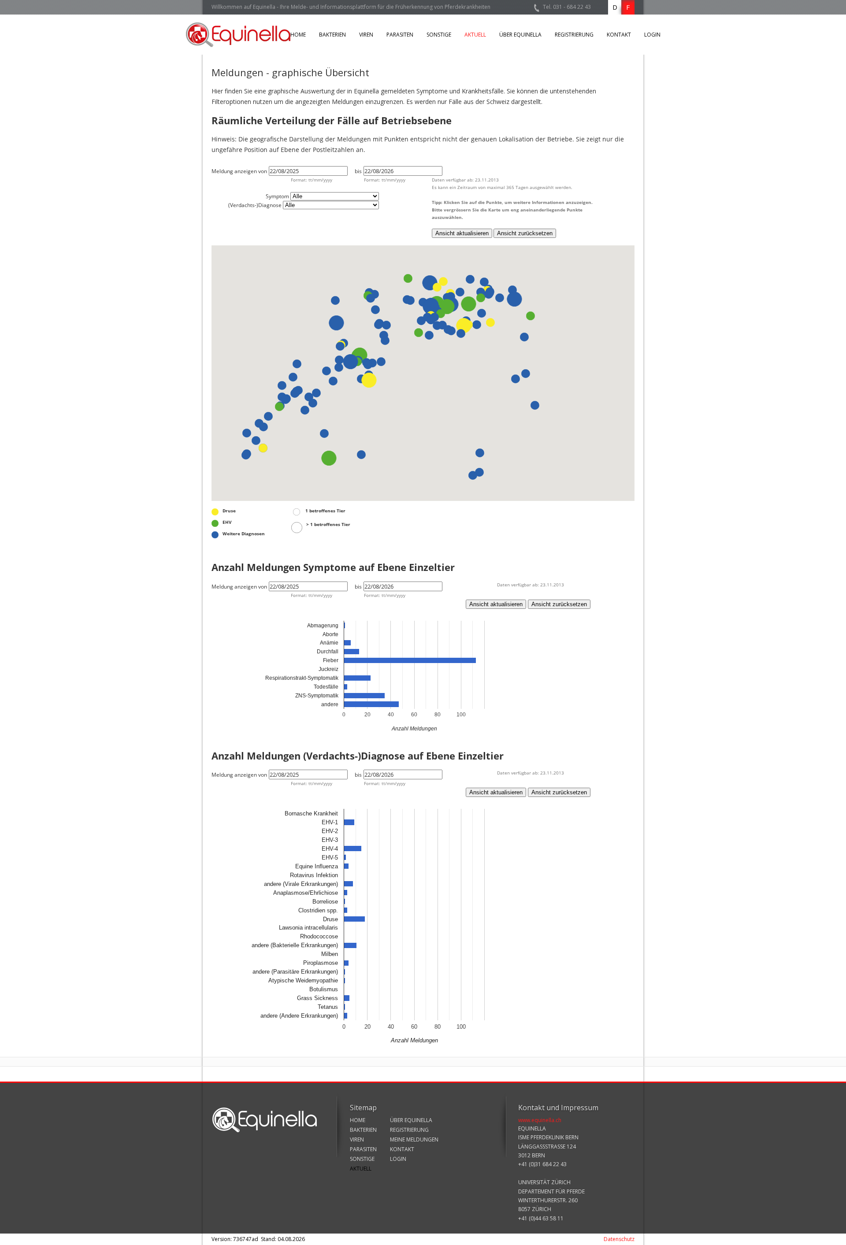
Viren (366, 34)
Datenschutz (619, 1239)
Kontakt (619, 34)
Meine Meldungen (414, 1139)
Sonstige (439, 34)
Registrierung (574, 34)
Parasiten (399, 34)
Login (652, 34)
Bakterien (332, 34)
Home (298, 34)
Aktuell (475, 34)
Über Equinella (520, 34)
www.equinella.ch (539, 1120)
